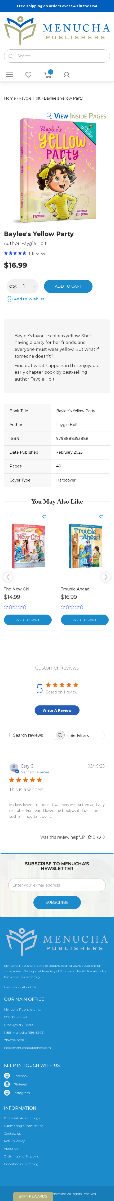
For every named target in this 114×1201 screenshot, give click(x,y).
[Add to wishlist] (46, 517)
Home (10, 98)
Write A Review (57, 710)
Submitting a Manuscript (23, 1126)
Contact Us (12, 1133)
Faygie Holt (30, 98)
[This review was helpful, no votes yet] (89, 837)
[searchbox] (32, 735)
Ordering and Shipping (22, 1156)
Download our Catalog (21, 1164)
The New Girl (16, 589)
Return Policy (14, 1141)
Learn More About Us (20, 987)
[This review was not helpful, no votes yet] (99, 837)
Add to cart (68, 286)
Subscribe (57, 902)
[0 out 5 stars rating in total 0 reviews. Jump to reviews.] (16, 607)
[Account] (66, 75)
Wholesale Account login (22, 1118)
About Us (11, 1149)
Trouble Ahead (75, 589)
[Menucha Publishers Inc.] (57, 29)
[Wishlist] (28, 75)
